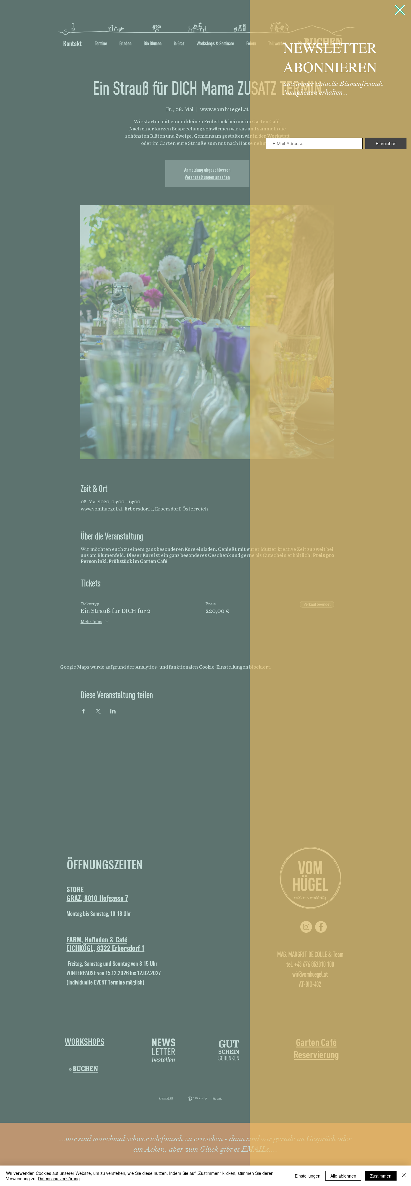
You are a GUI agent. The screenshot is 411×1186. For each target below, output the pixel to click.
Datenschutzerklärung (59, 1178)
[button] (400, 10)
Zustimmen (380, 1176)
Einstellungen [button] (307, 1176)
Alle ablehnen (343, 1176)
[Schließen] (403, 1175)
